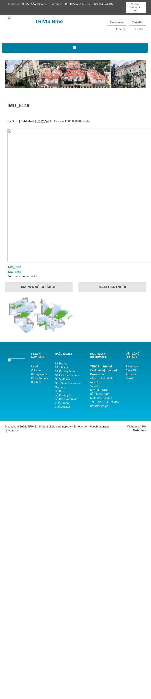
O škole (36, 370)
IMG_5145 (14, 271)
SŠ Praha (61, 363)
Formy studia (39, 374)
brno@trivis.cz (99, 405)
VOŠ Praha (62, 402)
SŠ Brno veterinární (67, 398)
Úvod (34, 366)
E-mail (139, 29)
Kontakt (36, 382)
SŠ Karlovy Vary (65, 371)
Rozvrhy (120, 29)
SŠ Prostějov (63, 395)
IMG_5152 (14, 267)
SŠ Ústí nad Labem (67, 375)
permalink (32, 276)
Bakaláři (137, 22)
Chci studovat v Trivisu (135, 7)
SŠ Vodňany (62, 379)
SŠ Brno (60, 391)
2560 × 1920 (73, 121)
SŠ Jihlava (61, 367)
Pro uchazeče (39, 378)
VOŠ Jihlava (62, 406)
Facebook (116, 22)
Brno (15, 121)
